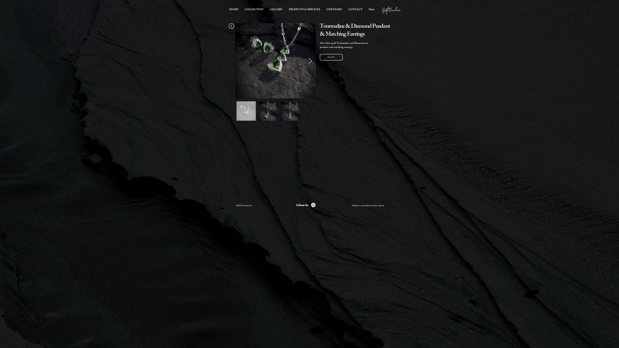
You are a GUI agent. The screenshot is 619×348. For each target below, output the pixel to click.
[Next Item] (310, 61)
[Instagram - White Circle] (313, 205)
